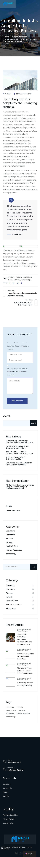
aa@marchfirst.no (15, 770)
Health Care (11, 710)
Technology (26, 280)
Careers (6, 796)
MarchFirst (19, 847)
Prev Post (11, 290)
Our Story (7, 784)
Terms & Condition (10, 815)
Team (5, 792)
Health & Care (12, 546)
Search (7, 416)
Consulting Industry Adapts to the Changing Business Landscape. (20, 486)
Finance (9, 538)
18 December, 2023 (24, 94)
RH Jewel (10, 485)
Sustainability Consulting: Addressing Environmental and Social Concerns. (19, 441)
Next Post (29, 300)
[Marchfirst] (8, 4)
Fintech (8, 94)
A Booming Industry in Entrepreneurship (15, 458)
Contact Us (7, 788)
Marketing (27, 277)
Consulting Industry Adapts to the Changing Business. (19, 464)
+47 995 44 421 (14, 763)
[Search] (33, 567)
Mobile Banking (14, 280)
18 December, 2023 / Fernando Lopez (24, 630)
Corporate (10, 535)
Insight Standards (19, 37)
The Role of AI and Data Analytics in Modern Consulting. (19, 452)
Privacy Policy (8, 819)
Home (6, 37)
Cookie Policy (8, 823)
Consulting (10, 531)
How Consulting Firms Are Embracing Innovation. (17, 447)
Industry (18, 277)
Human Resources (14, 550)
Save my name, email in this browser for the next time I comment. (17, 372)
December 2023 (13, 510)
